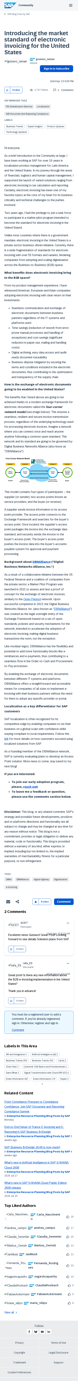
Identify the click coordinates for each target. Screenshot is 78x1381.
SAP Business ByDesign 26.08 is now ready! (32, 1147)
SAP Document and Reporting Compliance (27, 114)
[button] (7, 90)
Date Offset (11, 1073)
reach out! (30, 786)
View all (9, 1312)
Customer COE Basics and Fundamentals (44, 1066)
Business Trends (14, 1060)
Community (26, 5)
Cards (61, 1060)
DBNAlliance (41, 561)
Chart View (11, 1066)
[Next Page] (41, 1084)
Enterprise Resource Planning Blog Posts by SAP (38, 1116)
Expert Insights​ (35, 126)
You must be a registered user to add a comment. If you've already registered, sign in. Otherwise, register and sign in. (36, 1019)
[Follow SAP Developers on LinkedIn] (48, 1331)
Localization (43, 106)
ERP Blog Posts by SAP (19, 14)
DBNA (8, 879)
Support (58, 1362)
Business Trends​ (14, 126)
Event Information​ (42, 1079)
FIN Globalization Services (19, 106)
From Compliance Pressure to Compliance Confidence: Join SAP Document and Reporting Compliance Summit (34, 1106)
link (6, 738)
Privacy (19, 1342)
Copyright (19, 1352)
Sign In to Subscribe (56, 68)
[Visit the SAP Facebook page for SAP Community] (29, 1331)
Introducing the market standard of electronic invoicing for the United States (36, 43)
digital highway (41, 879)
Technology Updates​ (16, 132)
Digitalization (60, 879)
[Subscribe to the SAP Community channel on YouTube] (42, 1331)
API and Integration (15, 1054)
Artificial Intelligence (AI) (44, 1054)
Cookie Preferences (19, 1372)
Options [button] (42, 75)
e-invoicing (11, 887)
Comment (18, 1029)
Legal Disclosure (58, 1352)
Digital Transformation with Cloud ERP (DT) (45, 1073)
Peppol (35, 599)
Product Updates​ (55, 126)
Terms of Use (58, 1342)
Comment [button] (64, 901)
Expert (63, 1079)
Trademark (19, 1362)
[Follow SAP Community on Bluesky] (35, 1331)
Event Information (15, 1079)
